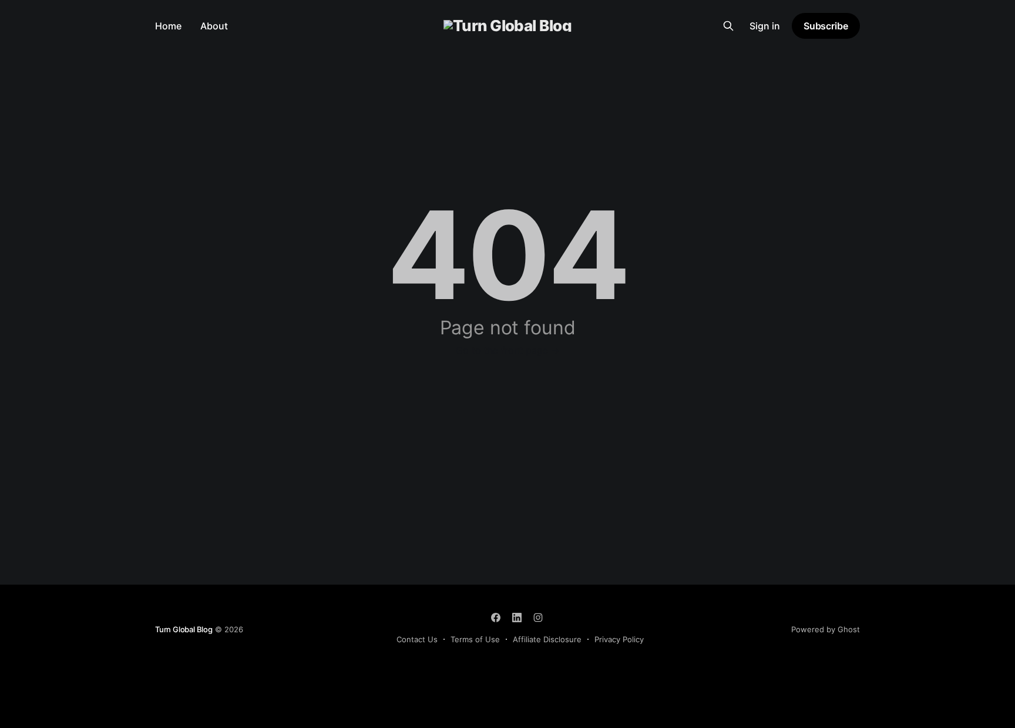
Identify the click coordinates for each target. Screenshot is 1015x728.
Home (168, 26)
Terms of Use (475, 639)
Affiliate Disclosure (547, 639)
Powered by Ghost (825, 629)
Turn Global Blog (184, 629)
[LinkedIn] (517, 617)
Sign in (765, 26)
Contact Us (417, 639)
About (214, 26)
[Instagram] (538, 617)
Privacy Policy (619, 639)
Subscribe (826, 26)
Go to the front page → (508, 350)
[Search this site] (728, 25)
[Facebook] (495, 617)
